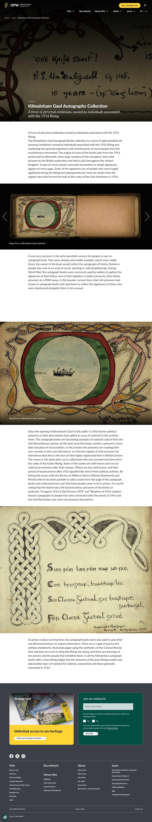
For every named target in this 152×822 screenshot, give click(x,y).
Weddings (47, 779)
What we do (82, 770)
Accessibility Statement (17, 809)
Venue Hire (100, 11)
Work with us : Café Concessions (89, 789)
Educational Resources (119, 783)
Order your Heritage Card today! (29, 738)
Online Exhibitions (118, 787)
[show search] (144, 5)
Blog (113, 791)
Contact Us (139, 809)
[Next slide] (4, 216)
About (116, 11)
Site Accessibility (15, 777)
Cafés (11, 800)
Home (7, 18)
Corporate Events (49, 787)
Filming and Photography (52, 790)
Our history (82, 777)
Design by (16, 816)
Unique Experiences (16, 781)
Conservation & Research (120, 776)
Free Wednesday (15, 789)
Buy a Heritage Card (130, 5)
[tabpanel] (76, 61)
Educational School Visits (120, 780)
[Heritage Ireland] (16, 4)
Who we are (82, 774)
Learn (129, 11)
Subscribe (89, 734)
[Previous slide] (147, 216)
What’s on (12, 774)
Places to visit (14, 770)
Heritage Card (14, 792)
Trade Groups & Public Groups (19, 785)
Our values (81, 781)
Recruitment (85, 11)
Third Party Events (50, 783)
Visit (69, 11)
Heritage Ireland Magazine (121, 795)
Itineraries (12, 796)
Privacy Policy (112, 728)
